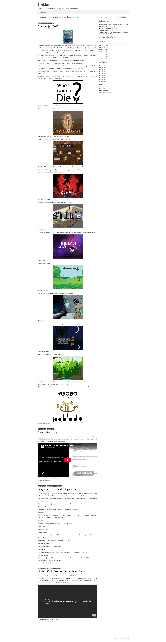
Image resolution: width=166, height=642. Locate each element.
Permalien (40, 423)
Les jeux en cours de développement (57, 489)
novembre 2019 (103, 47)
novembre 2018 (103, 49)
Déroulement (42, 429)
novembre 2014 (103, 58)
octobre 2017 (102, 53)
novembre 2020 (103, 45)
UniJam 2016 (102, 73)
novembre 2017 (103, 51)
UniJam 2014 (102, 69)
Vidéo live (42, 12)
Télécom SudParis (74, 48)
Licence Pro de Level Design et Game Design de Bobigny (81, 45)
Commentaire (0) (47, 423)
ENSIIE (58, 48)
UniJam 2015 (102, 71)
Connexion (102, 88)
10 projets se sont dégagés (106, 30)
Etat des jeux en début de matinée (108, 28)
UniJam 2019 (102, 79)
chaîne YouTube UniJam (80, 382)
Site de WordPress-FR (105, 94)
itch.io (45, 68)
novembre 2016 (103, 55)
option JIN (50, 48)
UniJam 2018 (50, 23)
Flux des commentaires (105, 92)
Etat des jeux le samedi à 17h (107, 26)
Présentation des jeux (49, 432)
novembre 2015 (103, 57)
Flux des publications (104, 90)
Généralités (41, 23)
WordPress (126, 638)
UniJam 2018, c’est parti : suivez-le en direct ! (61, 571)
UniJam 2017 (102, 75)
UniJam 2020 (102, 81)
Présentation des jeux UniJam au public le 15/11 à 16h (113, 24)
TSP (52, 50)
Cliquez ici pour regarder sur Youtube (48, 478)
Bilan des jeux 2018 (48, 26)
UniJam (45, 5)
